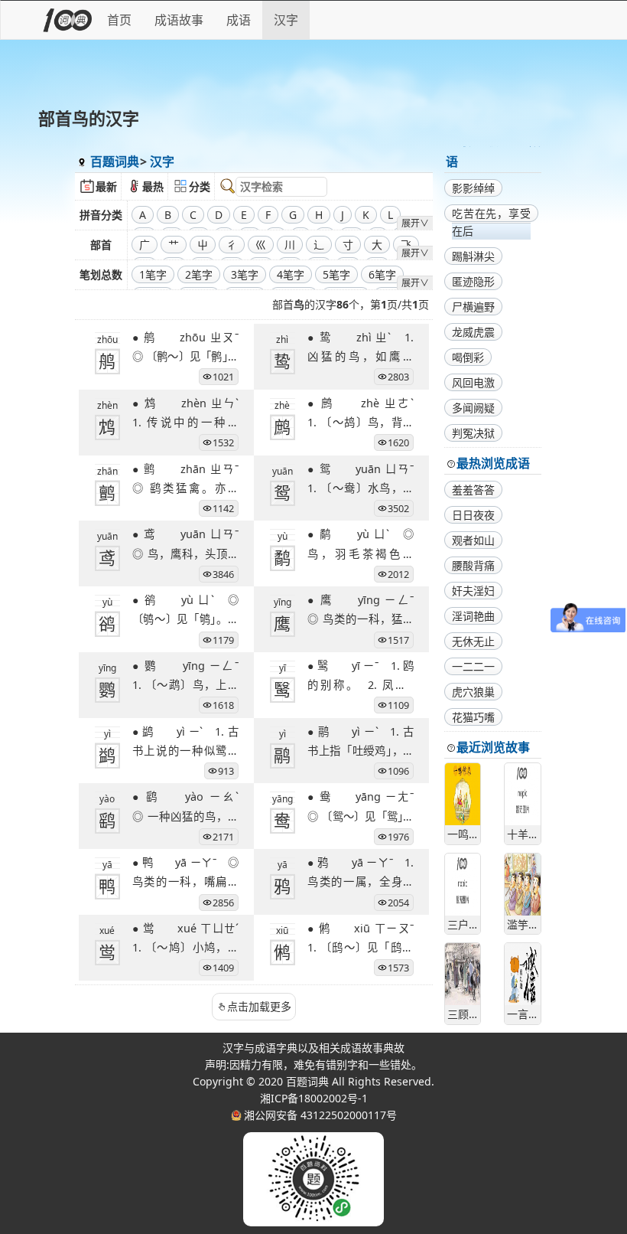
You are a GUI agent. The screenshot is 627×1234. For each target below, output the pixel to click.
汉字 (286, 19)
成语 (238, 19)
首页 (119, 19)
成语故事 (178, 19)
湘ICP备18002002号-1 (314, 1098)
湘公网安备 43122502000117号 (320, 1115)
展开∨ (415, 223)
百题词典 (114, 161)
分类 (199, 186)
